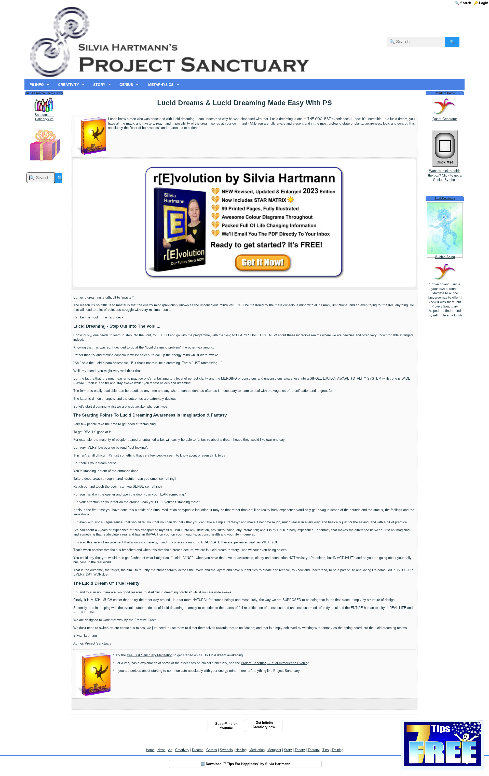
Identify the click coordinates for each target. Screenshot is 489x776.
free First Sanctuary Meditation (149, 655)
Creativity (182, 750)
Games (211, 750)
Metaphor (274, 750)
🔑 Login (481, 3)
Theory (300, 750)
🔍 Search (463, 3)
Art (170, 750)
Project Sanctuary (98, 643)
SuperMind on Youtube (226, 726)
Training (337, 750)
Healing (241, 750)
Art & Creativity (444, 198)
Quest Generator (444, 119)
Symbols (226, 750)
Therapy (314, 750)
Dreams (197, 750)
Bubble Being (445, 257)
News (161, 750)
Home (150, 750)
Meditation (257, 750)
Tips (325, 750)
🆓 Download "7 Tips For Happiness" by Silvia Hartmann (245, 764)
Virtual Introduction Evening (275, 663)
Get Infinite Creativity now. (264, 725)
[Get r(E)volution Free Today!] (244, 280)
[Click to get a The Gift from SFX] (44, 162)
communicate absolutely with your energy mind (201, 671)
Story (288, 750)
